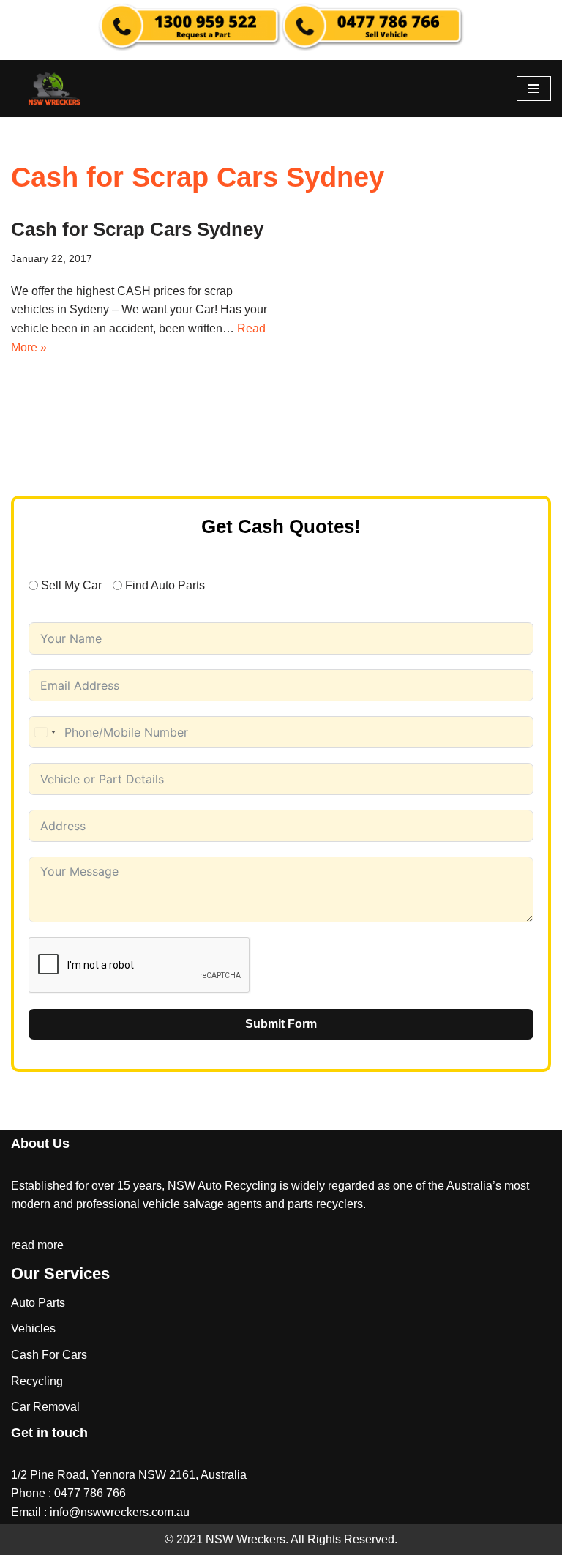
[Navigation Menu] (534, 88)
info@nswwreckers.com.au (120, 1512)
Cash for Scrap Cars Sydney (137, 229)
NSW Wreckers (244, 1539)
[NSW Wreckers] (55, 88)
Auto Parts (38, 1303)
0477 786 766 (90, 1493)
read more (37, 1245)
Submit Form (281, 1024)
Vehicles (33, 1328)
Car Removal (45, 1407)
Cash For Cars (49, 1355)
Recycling (37, 1381)
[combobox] (44, 732)
